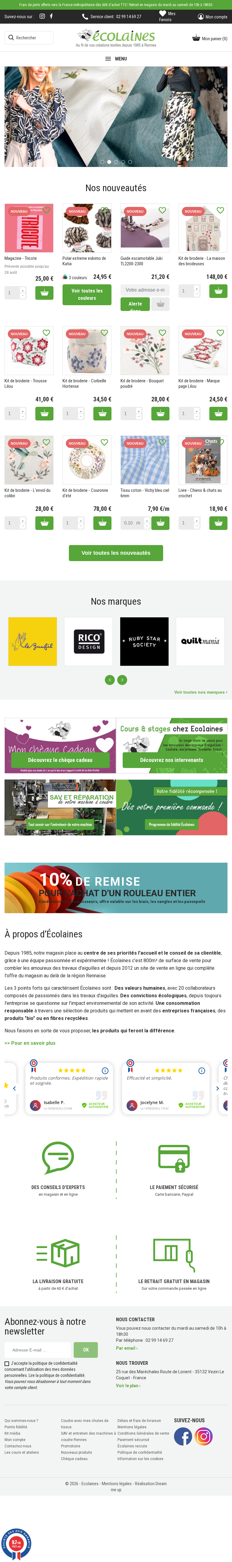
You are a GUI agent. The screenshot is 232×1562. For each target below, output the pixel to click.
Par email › (126, 1347)
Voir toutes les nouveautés (116, 552)
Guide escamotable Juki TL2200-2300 (142, 260)
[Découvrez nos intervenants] (171, 744)
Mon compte (15, 1439)
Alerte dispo (135, 305)
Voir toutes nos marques (200, 691)
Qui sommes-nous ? (21, 1420)
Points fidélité (16, 1426)
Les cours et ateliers (22, 1452)
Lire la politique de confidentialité (57, 1374)
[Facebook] (51, 16)
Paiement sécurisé (133, 1439)
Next (122, 680)
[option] (116, 117)
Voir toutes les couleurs (87, 294)
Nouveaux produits (76, 1452)
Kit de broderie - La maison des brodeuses (202, 260)
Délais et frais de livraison (139, 1420)
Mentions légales (132, 1426)
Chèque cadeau (74, 1458)
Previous (110, 680)
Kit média (12, 1433)
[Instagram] (42, 17)
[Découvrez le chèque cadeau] (60, 744)
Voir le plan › (128, 1385)
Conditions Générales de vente (143, 1433)
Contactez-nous (18, 1445)
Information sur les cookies (140, 1458)
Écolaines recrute (132, 1445)
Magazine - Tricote (21, 257)
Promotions (70, 1445)
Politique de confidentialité (140, 1452)
